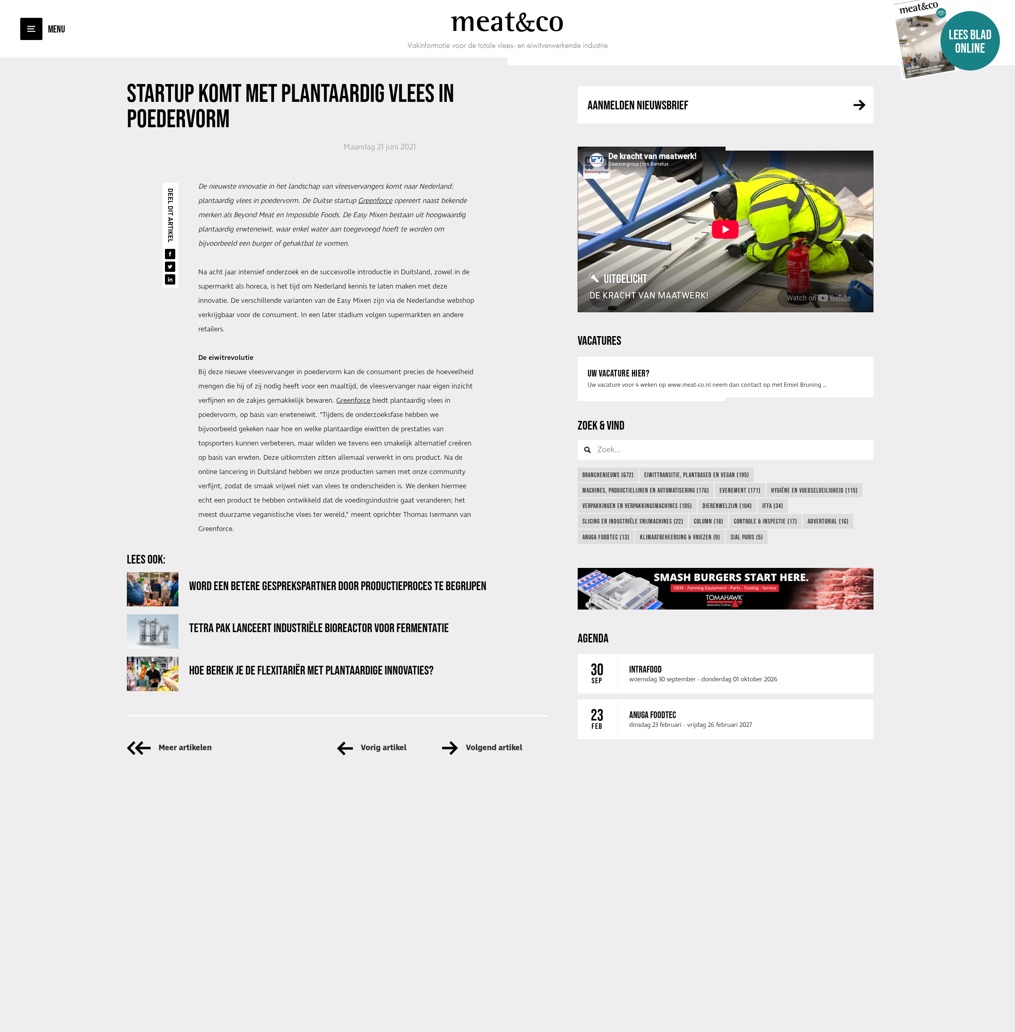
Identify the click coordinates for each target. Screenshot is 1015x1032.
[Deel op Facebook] (170, 254)
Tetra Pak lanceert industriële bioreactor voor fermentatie (319, 627)
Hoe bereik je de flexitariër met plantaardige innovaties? (311, 670)
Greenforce (375, 201)
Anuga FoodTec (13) (605, 537)
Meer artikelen (185, 748)
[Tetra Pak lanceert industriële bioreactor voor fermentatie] (152, 631)
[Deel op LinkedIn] (170, 279)
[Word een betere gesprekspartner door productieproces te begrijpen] (152, 589)
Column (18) (708, 521)
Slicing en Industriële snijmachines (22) (632, 521)
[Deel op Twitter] (170, 267)
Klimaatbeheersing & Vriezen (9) (680, 537)
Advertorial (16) (828, 521)
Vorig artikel (383, 748)
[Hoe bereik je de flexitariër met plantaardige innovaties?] (152, 674)
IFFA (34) (772, 505)
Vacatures (599, 340)
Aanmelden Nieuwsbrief (638, 105)
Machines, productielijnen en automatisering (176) (645, 490)
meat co (507, 20)
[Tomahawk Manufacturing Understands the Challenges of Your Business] (725, 589)
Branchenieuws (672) (608, 474)
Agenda (593, 638)
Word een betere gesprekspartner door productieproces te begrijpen (337, 585)
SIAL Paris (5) (747, 537)
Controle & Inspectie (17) (765, 521)
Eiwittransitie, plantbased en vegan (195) (696, 474)
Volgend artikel (494, 748)
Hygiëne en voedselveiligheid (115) (814, 490)
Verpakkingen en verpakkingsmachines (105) (637, 505)
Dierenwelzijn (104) (727, 505)
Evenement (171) (740, 490)
